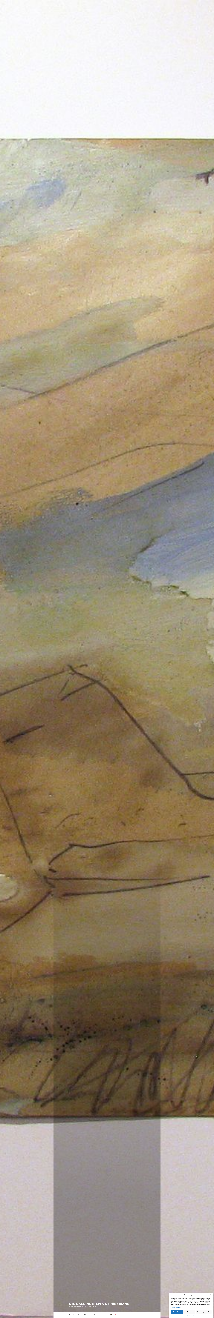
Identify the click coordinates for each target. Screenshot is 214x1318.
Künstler (86, 1315)
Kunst (79, 1315)
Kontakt (105, 1315)
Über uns (95, 1315)
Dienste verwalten (176, 1307)
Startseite (72, 1315)
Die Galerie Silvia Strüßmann (99, 1304)
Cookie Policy (190, 1315)
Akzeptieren (176, 1312)
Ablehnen (189, 1312)
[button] (210, 1295)
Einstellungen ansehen (204, 1312)
